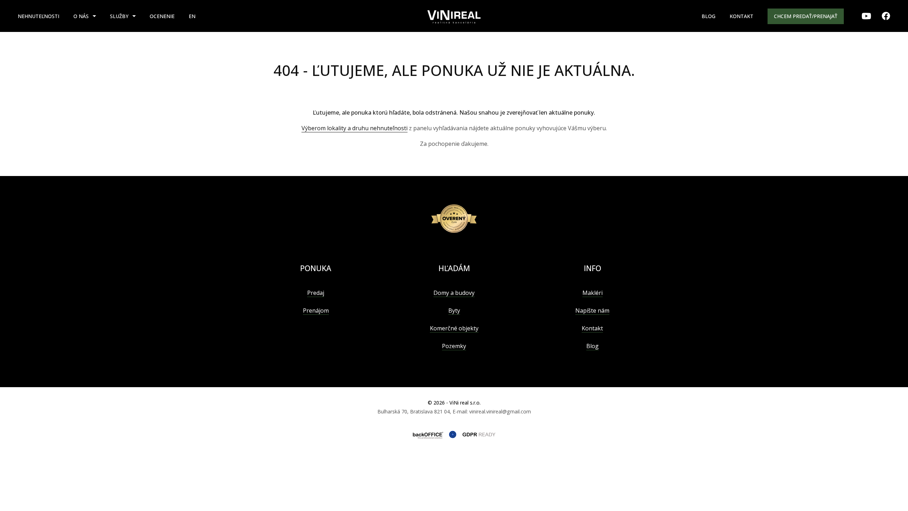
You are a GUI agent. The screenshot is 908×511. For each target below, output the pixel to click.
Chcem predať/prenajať (805, 16)
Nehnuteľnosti (38, 16)
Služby (119, 16)
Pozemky (454, 346)
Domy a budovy (454, 293)
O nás (81, 16)
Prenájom (316, 310)
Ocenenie (162, 16)
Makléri (592, 293)
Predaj (315, 293)
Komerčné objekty (454, 328)
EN (192, 16)
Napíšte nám (592, 310)
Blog (708, 16)
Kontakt (741, 16)
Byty (454, 310)
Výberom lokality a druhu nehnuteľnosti (354, 128)
